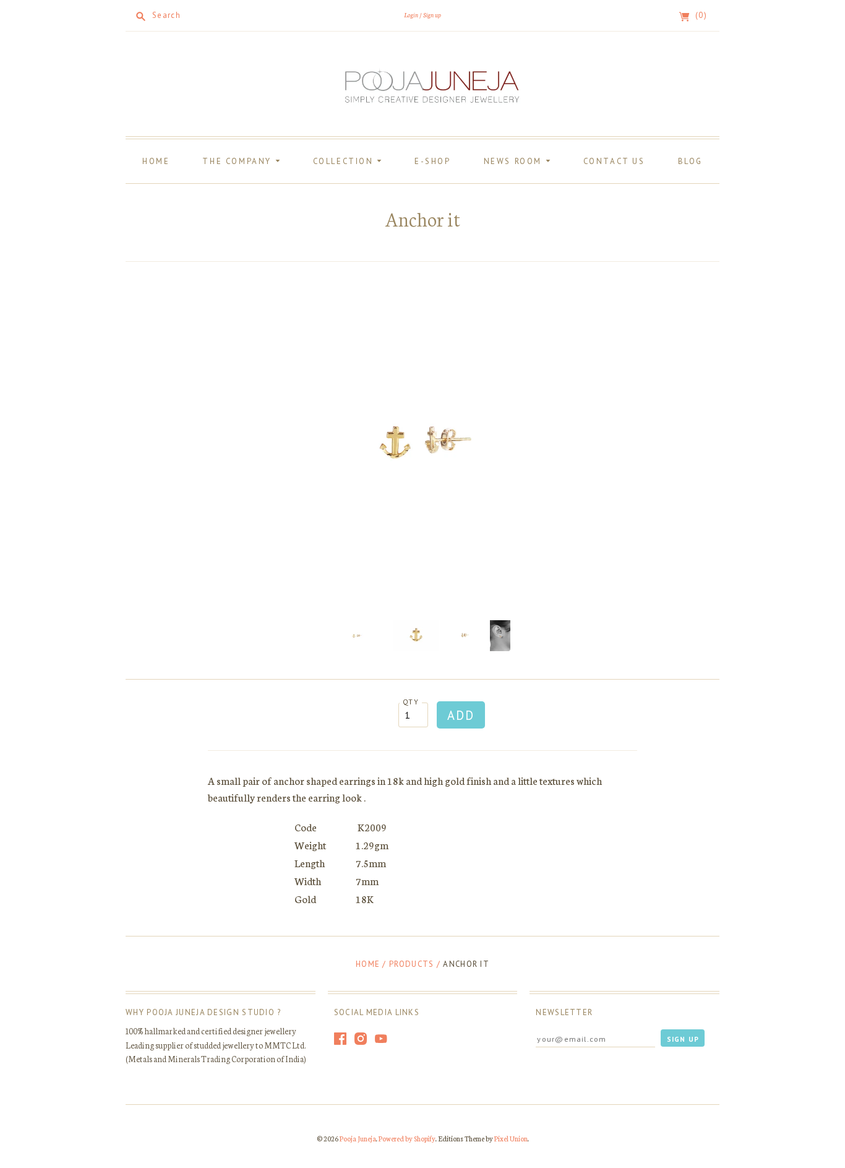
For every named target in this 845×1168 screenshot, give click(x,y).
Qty (411, 701)
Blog (690, 161)
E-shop (432, 161)
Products (411, 964)
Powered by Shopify (407, 1138)
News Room (515, 161)
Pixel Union (511, 1138)
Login (411, 14)
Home (155, 161)
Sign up (432, 14)
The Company (238, 161)
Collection (345, 161)
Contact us (614, 161)
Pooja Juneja (358, 1138)
